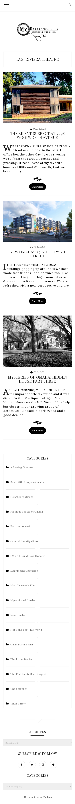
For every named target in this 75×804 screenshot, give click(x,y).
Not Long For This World (26, 629)
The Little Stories (21, 659)
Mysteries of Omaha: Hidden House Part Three (37, 379)
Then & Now (18, 703)
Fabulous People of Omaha (26, 511)
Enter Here (37, 186)
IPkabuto (47, 797)
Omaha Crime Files (21, 644)
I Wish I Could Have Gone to (27, 556)
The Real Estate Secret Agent (28, 674)
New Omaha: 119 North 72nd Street (37, 253)
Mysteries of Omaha (22, 600)
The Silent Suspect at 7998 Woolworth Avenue (37, 135)
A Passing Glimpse (21, 467)
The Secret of (18, 688)
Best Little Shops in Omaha (27, 482)
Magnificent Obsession (24, 570)
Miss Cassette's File (22, 585)
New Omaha (17, 615)
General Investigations (24, 541)
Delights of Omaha (21, 497)
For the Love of (20, 526)
